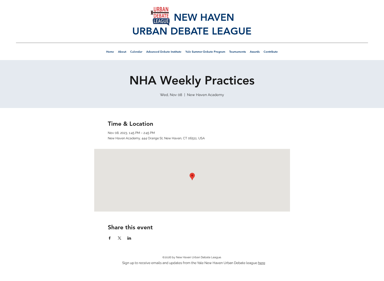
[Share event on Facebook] (110, 238)
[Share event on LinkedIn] (129, 238)
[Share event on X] (119, 238)
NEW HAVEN (192, 17)
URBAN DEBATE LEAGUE (192, 31)
